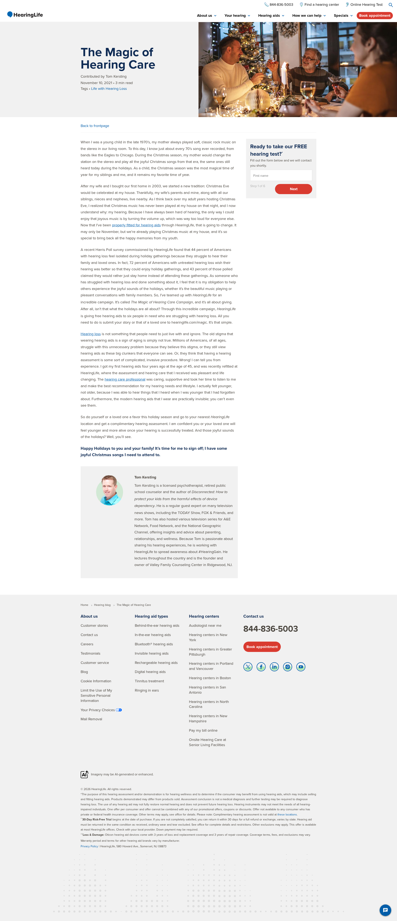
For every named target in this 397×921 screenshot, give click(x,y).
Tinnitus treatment (149, 681)
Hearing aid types (151, 616)
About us (89, 616)
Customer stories (94, 625)
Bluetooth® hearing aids (154, 644)
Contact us (89, 634)
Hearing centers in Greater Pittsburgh (210, 652)
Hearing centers (204, 616)
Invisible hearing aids (152, 653)
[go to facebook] (261, 667)
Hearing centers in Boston (210, 677)
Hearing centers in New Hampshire (208, 718)
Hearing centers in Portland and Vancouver (211, 666)
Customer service (95, 662)
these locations (287, 814)
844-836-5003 (270, 629)
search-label (391, 5)
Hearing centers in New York (208, 637)
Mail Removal (91, 719)
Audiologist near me (205, 625)
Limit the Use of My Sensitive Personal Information (96, 695)
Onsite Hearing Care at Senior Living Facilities (207, 742)
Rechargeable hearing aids (156, 662)
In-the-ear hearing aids (153, 634)
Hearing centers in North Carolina (209, 704)
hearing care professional (125, 379)
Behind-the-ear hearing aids (157, 625)
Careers (87, 644)
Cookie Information (96, 681)
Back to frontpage (95, 125)
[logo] (24, 14)
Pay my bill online (203, 730)
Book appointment (374, 15)
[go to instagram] (287, 667)
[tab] (206, 16)
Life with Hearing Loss (109, 88)
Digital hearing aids (150, 671)
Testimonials (90, 653)
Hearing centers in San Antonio (207, 690)
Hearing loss (91, 333)
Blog (84, 671)
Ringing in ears (147, 690)
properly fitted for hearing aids (136, 225)
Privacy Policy (89, 846)
